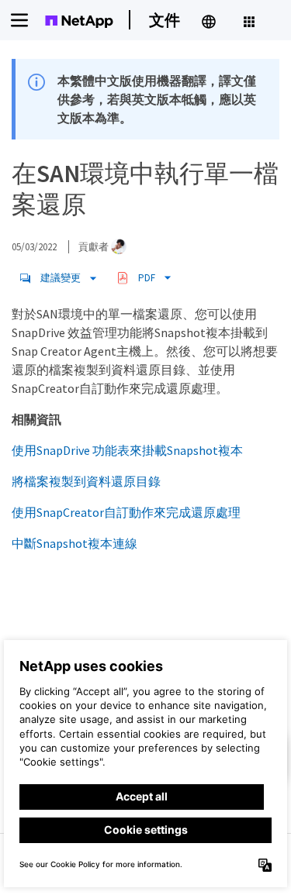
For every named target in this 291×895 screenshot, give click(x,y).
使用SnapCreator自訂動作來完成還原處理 (126, 512)
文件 (164, 19)
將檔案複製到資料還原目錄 (86, 481)
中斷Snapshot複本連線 (74, 543)
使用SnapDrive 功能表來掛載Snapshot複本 (127, 450)
